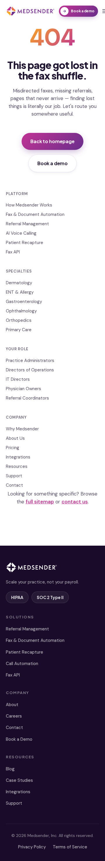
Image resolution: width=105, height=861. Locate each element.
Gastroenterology (24, 302)
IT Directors (18, 379)
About (12, 705)
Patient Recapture (24, 243)
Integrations (18, 457)
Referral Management (27, 224)
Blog (10, 769)
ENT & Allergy (20, 292)
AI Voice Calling (21, 233)
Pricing (12, 448)
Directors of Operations (30, 370)
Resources (16, 466)
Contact (14, 485)
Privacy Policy (32, 847)
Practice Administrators (30, 360)
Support (14, 476)
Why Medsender (22, 429)
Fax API (13, 252)
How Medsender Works (29, 205)
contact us (75, 501)
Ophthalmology (21, 311)
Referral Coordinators (27, 398)
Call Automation (22, 664)
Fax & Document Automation (35, 214)
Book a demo (82, 11)
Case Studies (19, 780)
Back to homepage (52, 141)
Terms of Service (70, 847)
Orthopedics (19, 320)
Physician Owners (23, 389)
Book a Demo (19, 739)
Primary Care (19, 330)
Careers (14, 716)
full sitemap (40, 501)
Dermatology (19, 283)
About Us (15, 438)
